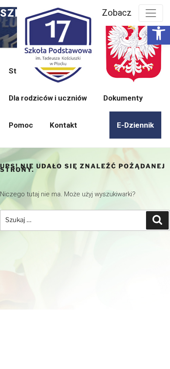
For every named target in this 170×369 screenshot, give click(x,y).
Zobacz (117, 12)
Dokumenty (123, 98)
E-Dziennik (135, 125)
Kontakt (63, 125)
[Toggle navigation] (151, 13)
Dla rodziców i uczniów (48, 98)
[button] (158, 33)
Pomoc (21, 125)
